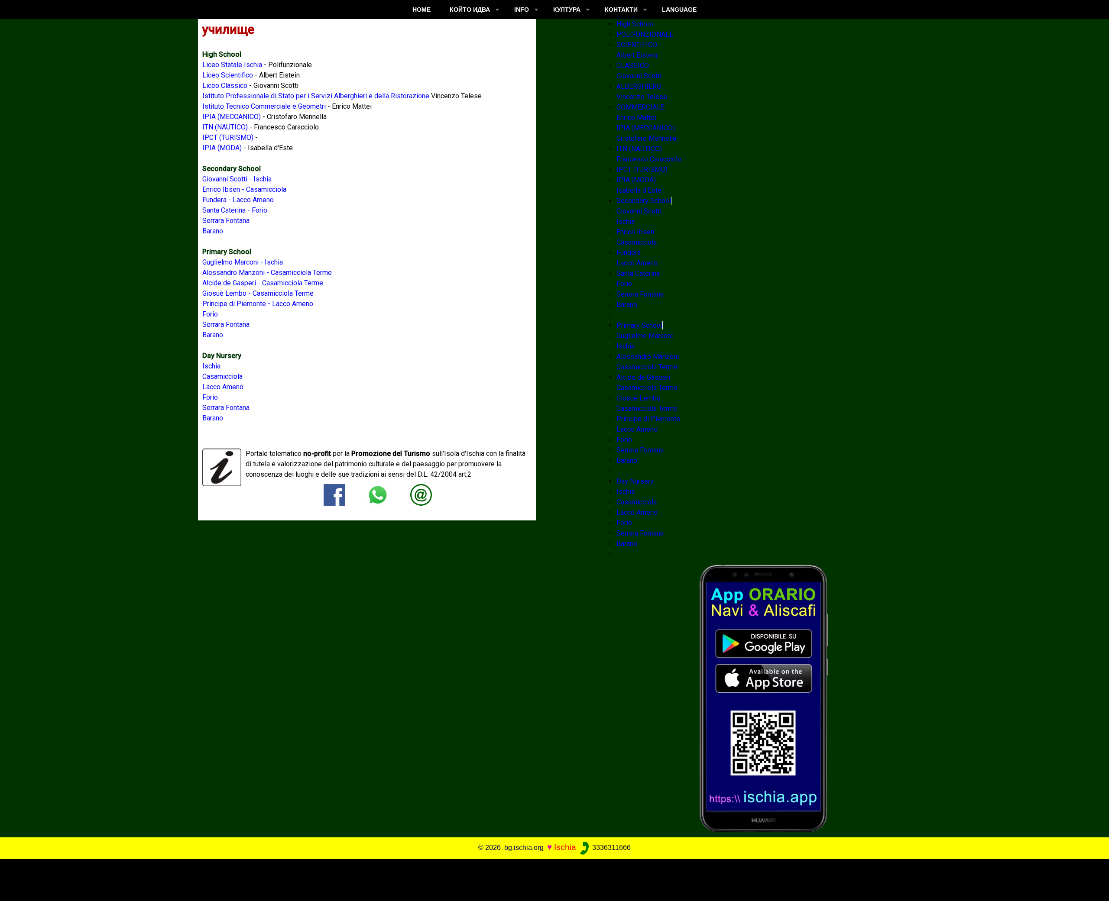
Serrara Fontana (226, 220)
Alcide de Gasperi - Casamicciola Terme (262, 283)
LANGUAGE (679, 9)
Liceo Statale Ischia (232, 65)
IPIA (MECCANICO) (231, 117)
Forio (210, 314)
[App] (764, 698)
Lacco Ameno (222, 387)
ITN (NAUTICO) (225, 127)
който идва (470, 9)
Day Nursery (635, 481)
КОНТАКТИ (621, 9)
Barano (212, 231)
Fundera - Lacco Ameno (238, 200)
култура (566, 9)
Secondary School (643, 201)
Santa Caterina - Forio (234, 210)
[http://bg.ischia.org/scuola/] (421, 494)
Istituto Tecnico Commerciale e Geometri (264, 106)
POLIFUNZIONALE (644, 34)
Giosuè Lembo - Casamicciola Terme (258, 293)
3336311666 (610, 847)
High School (634, 24)
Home (421, 9)
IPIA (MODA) (222, 148)
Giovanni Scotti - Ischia (237, 179)
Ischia (211, 366)
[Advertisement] (543, 878)
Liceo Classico (224, 85)
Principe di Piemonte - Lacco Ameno (257, 304)
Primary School (639, 325)
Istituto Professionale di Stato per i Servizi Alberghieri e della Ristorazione (315, 96)
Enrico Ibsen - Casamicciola (244, 189)
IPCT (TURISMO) (227, 137)
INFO (521, 9)
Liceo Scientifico (227, 75)
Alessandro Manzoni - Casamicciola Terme (267, 272)
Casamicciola (222, 376)
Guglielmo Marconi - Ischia (242, 262)
